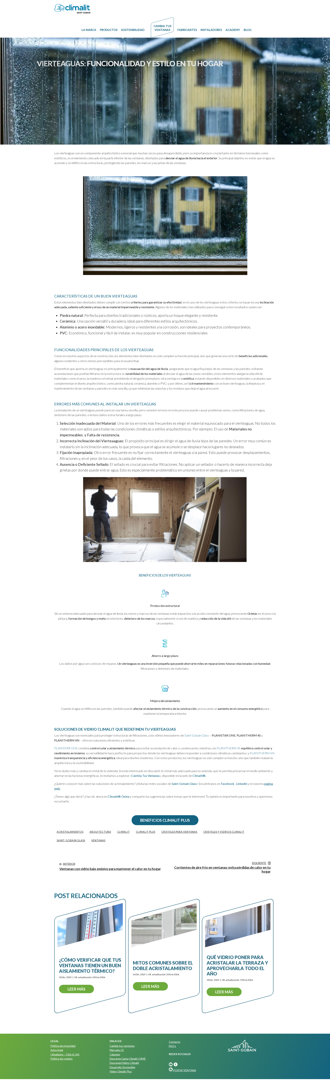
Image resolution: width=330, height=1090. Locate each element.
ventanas (98, 840)
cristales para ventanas (179, 831)
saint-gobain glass (71, 840)
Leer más (76, 989)
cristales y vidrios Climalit (223, 831)
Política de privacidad (62, 1045)
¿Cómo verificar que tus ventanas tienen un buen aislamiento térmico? (90, 965)
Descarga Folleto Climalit (124, 1062)
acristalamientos (70, 831)
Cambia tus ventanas (122, 1045)
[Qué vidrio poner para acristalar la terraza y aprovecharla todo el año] (237, 925)
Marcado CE (117, 1050)
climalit (123, 831)
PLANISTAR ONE (66, 748)
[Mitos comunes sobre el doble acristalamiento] (164, 925)
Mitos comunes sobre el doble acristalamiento (163, 965)
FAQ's (172, 1046)
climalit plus (145, 831)
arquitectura (100, 831)
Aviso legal (56, 1050)
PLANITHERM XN (262, 753)
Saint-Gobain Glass (196, 735)
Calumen (115, 1054)
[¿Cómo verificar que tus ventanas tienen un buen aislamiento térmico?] (90, 925)
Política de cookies (61, 1058)
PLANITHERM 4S (229, 748)
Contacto (174, 1041)
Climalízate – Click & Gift (64, 1054)
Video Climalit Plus (121, 1071)
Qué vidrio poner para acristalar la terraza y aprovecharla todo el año (237, 965)
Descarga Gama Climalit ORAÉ (128, 1058)
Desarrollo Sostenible (122, 1067)
